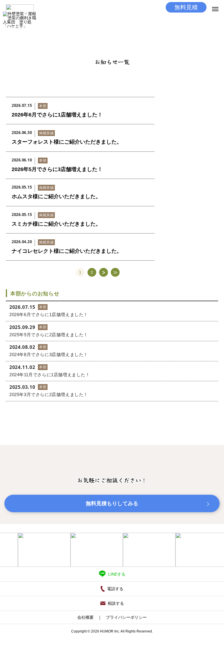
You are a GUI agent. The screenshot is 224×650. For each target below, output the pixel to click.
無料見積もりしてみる (112, 503)
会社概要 (85, 617)
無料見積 (186, 7)
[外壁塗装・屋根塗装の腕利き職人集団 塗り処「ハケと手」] (19, 28)
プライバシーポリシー (126, 617)
